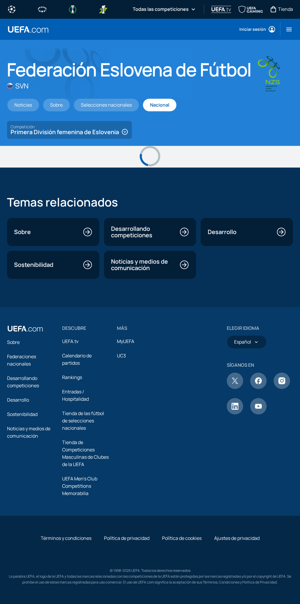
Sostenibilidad (22, 414)
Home (28, 29)
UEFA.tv (70, 341)
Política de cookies (182, 538)
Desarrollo (18, 400)
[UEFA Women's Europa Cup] (103, 9)
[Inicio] (25, 329)
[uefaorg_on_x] (235, 387)
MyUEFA (125, 341)
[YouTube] (258, 413)
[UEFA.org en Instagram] (282, 387)
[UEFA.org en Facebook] (258, 387)
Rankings (72, 377)
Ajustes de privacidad (237, 538)
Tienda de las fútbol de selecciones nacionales (83, 420)
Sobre (13, 342)
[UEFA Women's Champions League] (42, 9)
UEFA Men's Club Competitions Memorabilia (79, 485)
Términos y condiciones (66, 538)
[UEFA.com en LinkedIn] (235, 413)
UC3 (121, 355)
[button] (286, 29)
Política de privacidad (126, 538)
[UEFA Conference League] (72, 9)
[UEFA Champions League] (11, 9)
